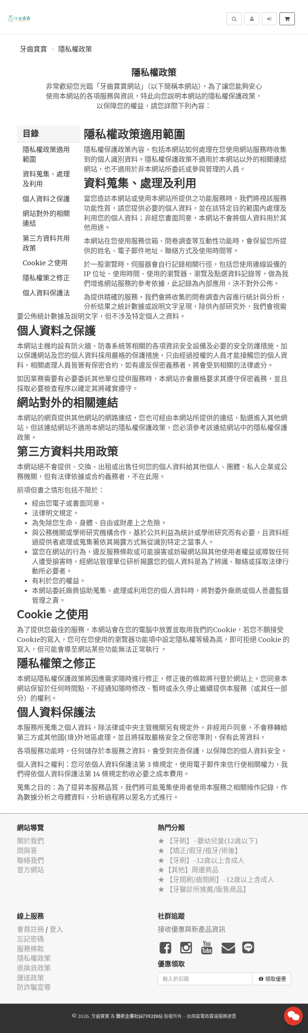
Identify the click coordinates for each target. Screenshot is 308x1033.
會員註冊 (30, 929)
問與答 (27, 850)
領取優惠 (275, 978)
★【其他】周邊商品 (188, 870)
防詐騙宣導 (34, 987)
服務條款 (30, 949)
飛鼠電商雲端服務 (209, 1016)
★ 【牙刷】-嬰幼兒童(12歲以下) (208, 841)
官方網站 (30, 870)
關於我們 (30, 841)
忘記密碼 (30, 939)
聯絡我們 (30, 860)
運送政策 (30, 978)
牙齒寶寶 (33, 49)
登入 (56, 929)
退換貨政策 (34, 968)
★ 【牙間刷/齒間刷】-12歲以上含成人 (216, 879)
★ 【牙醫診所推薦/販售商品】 (204, 889)
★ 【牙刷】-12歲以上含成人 (201, 860)
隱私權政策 (75, 49)
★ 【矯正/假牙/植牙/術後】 (200, 850)
